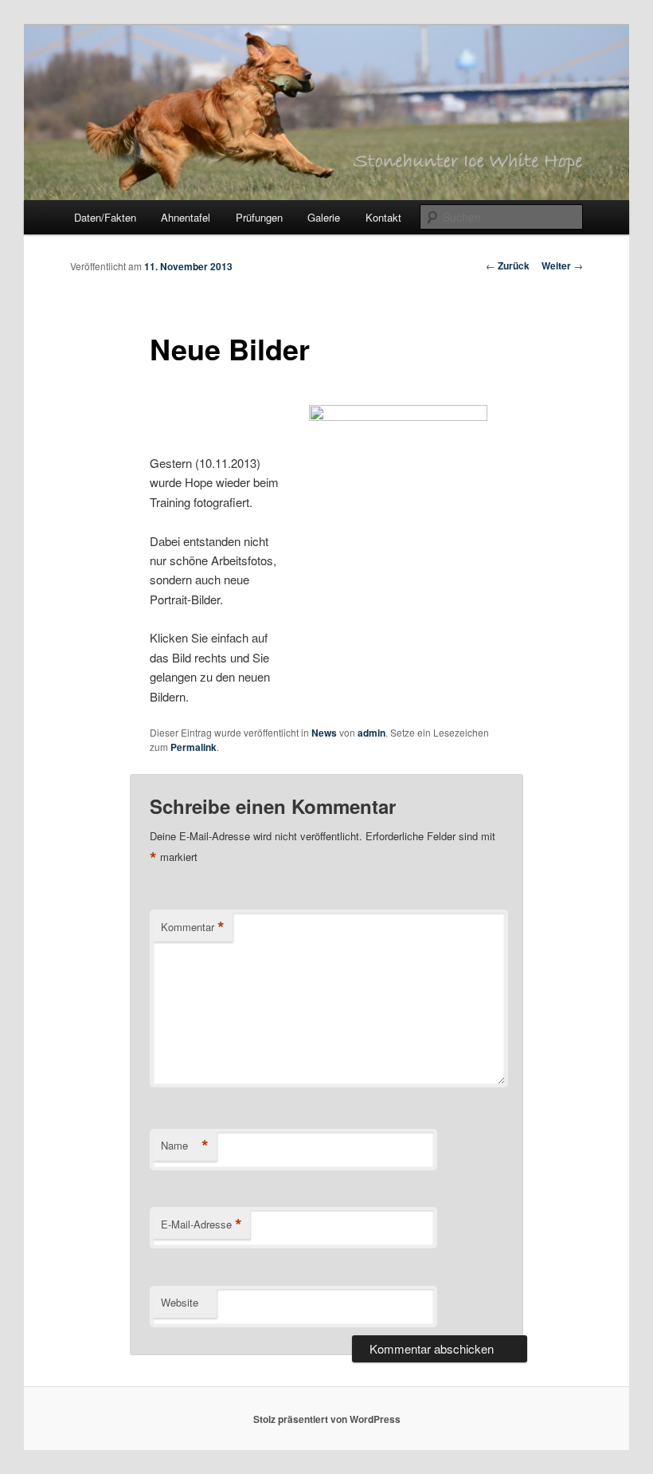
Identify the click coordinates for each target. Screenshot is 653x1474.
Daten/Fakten (105, 217)
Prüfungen (259, 217)
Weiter (562, 265)
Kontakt (383, 217)
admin (371, 732)
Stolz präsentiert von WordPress (327, 1419)
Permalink (193, 747)
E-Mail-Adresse (201, 1224)
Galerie (323, 217)
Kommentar (193, 927)
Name (185, 1145)
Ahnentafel (185, 217)
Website (179, 1302)
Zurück (508, 265)
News (324, 732)
